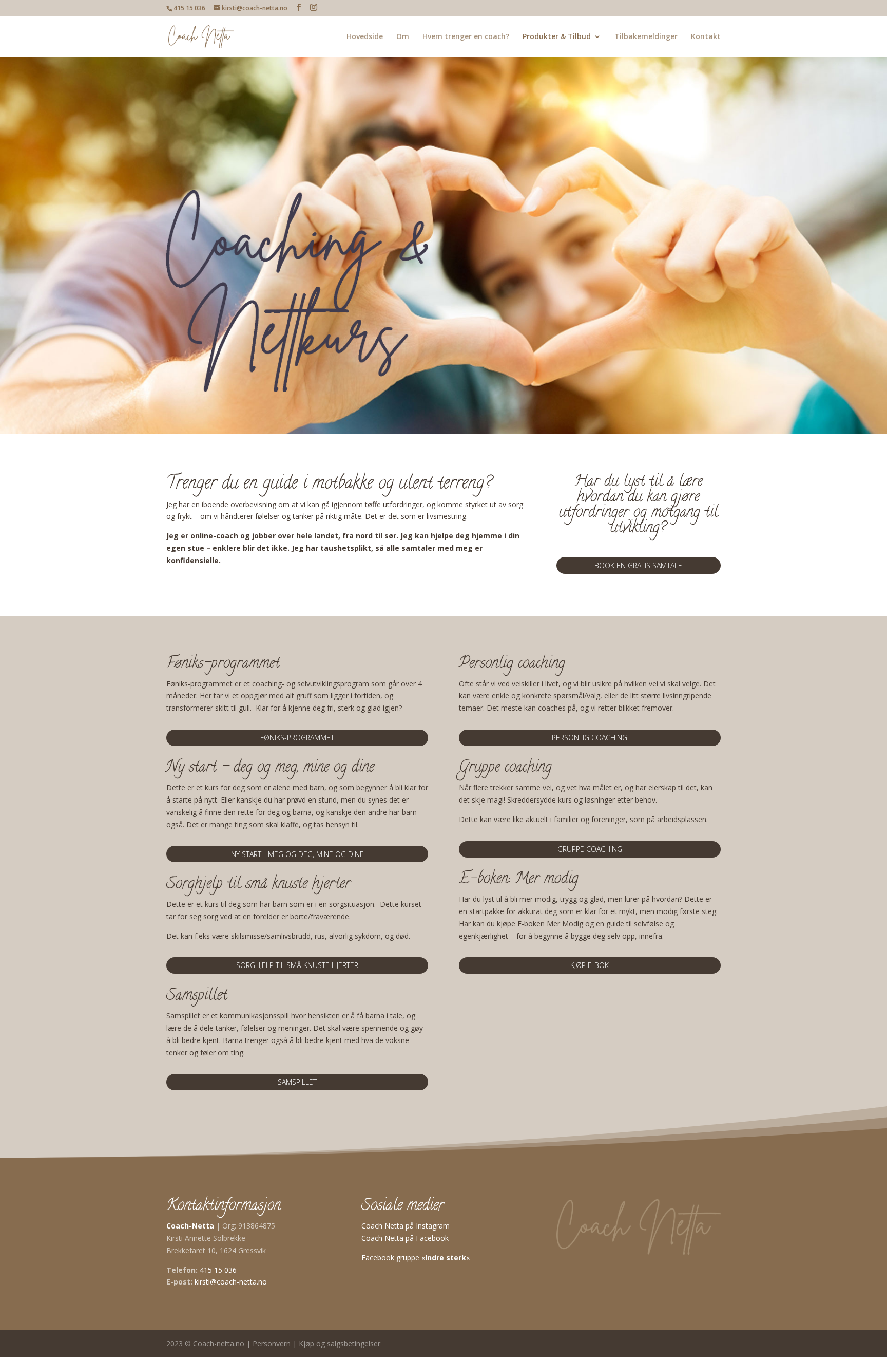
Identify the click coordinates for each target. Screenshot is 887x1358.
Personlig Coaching (589, 737)
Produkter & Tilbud (557, 37)
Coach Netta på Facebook (405, 1238)
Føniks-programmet (297, 737)
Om (402, 37)
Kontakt (706, 37)
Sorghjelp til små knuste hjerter (297, 965)
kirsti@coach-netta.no (231, 1282)
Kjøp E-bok (589, 965)
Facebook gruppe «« (415, 1257)
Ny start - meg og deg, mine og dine (297, 854)
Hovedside (364, 37)
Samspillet (297, 1082)
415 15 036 (218, 1270)
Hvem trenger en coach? (465, 37)
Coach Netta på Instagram (405, 1226)
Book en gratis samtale (638, 565)
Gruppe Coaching (589, 849)
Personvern (272, 1343)
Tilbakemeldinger (646, 37)
